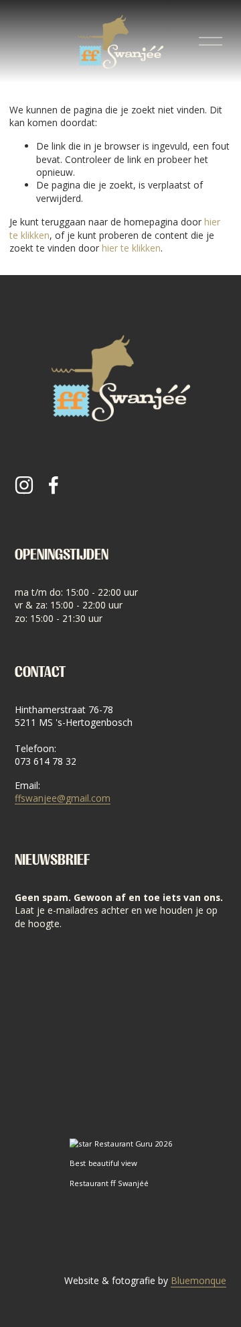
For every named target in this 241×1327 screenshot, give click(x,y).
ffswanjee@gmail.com (62, 798)
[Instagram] (24, 485)
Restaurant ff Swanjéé (108, 1183)
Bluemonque (198, 1280)
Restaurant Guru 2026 (132, 1144)
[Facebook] (53, 485)
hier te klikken (131, 248)
